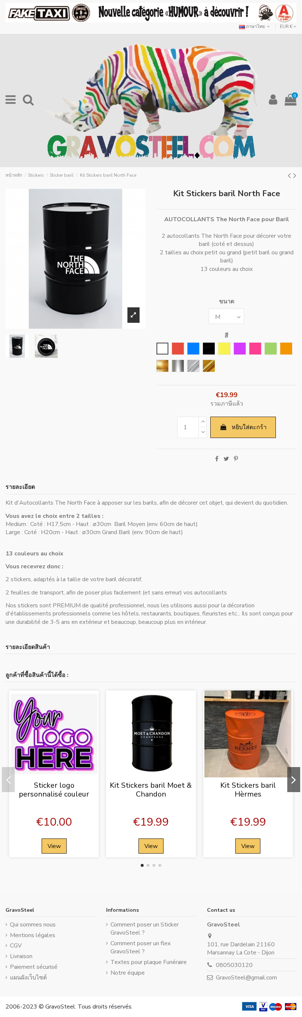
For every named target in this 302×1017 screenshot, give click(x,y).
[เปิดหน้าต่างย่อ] (54, 774)
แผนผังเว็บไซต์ (28, 978)
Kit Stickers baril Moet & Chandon (151, 789)
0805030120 (234, 965)
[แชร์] (216, 459)
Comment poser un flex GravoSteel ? (140, 947)
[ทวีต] (226, 459)
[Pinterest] (236, 459)
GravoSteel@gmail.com (246, 978)
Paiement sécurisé (33, 967)
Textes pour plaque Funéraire (148, 962)
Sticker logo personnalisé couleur (54, 789)
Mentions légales (32, 935)
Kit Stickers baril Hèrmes (248, 789)
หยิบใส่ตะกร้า (249, 427)
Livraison (21, 956)
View (54, 846)
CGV (16, 946)
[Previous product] (290, 175)
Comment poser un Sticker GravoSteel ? (144, 929)
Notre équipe (127, 973)
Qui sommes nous (33, 925)
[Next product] (294, 175)
